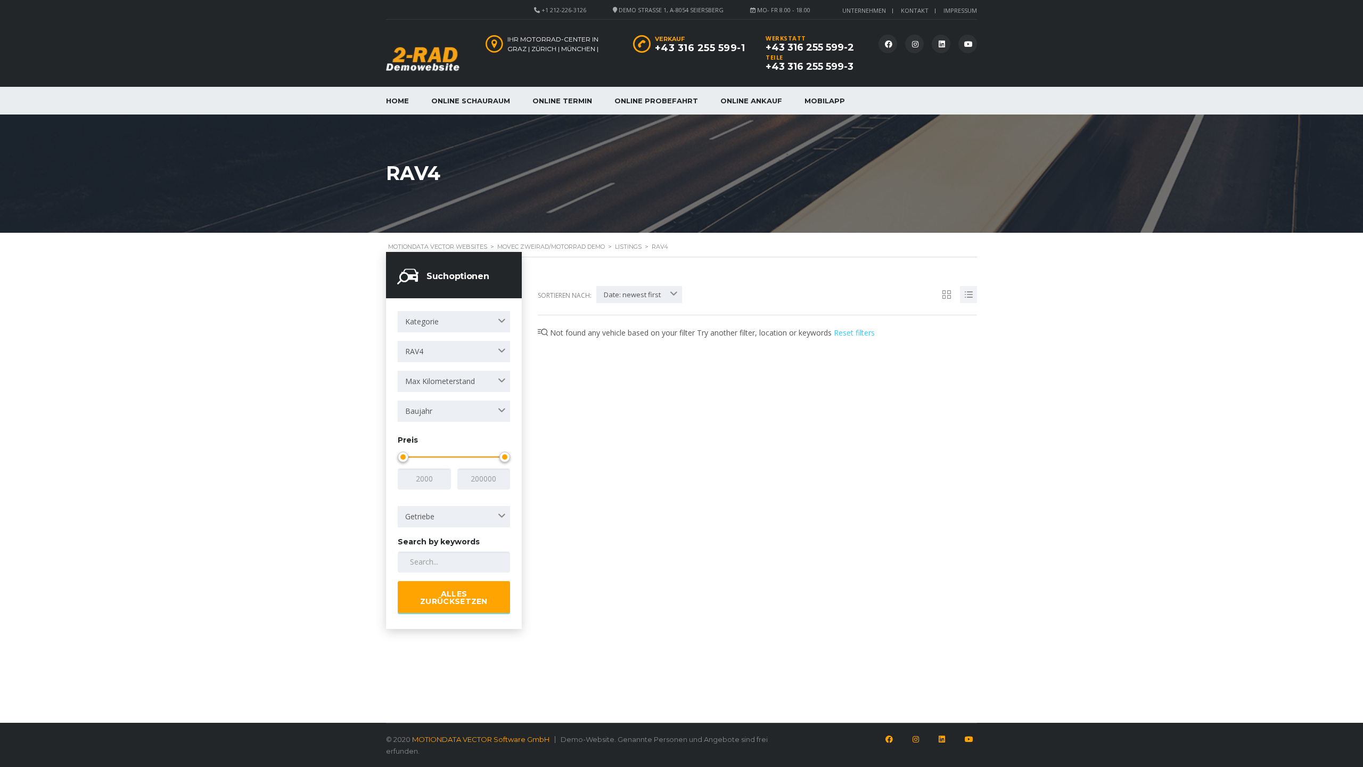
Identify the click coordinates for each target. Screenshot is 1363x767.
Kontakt (915, 10)
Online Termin (562, 100)
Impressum (960, 10)
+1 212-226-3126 (563, 10)
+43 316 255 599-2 (810, 47)
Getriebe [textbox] (419, 516)
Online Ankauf (751, 100)
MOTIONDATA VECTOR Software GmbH (480, 739)
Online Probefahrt (656, 100)
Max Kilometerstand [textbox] (440, 381)
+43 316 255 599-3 (809, 66)
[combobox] (454, 321)
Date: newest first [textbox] (632, 294)
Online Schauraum (470, 100)
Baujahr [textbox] (418, 411)
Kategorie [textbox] (422, 321)
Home (397, 100)
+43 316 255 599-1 (700, 48)
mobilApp (824, 100)
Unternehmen (864, 10)
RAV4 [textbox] (414, 351)
